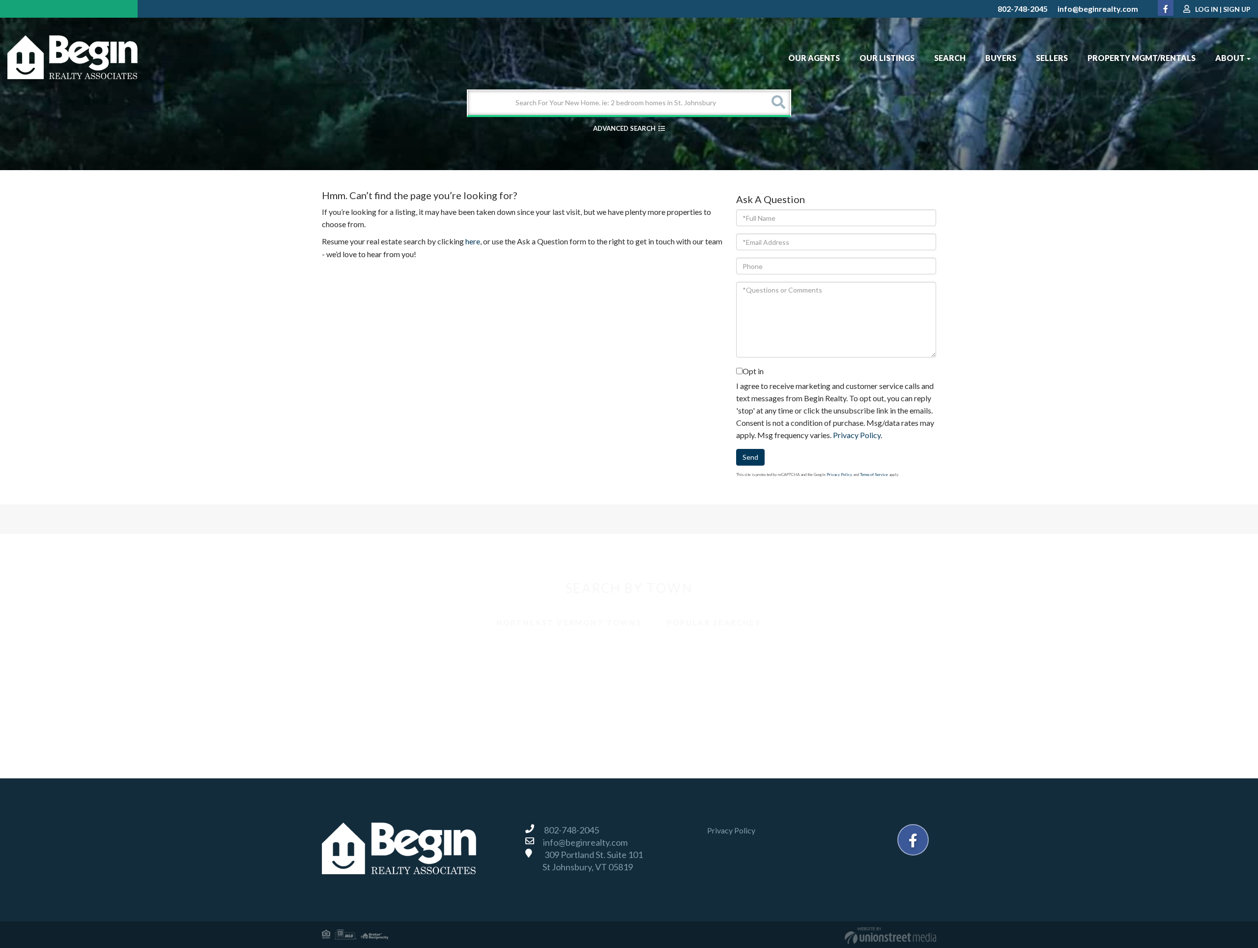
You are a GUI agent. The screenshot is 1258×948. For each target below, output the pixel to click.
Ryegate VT (660, 695)
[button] (778, 102)
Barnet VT (351, 651)
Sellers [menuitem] (1052, 57)
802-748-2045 (1023, 8)
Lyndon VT (812, 673)
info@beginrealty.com (1098, 8)
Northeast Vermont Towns (568, 622)
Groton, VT (506, 673)
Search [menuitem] (950, 57)
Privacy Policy (857, 435)
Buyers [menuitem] (1000, 57)
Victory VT (506, 716)
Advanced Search (624, 128)
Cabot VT (657, 651)
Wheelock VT (817, 716)
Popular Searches (713, 622)
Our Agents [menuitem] (814, 57)
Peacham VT (508, 695)
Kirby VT (656, 673)
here (472, 241)
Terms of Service (874, 474)
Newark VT (353, 695)
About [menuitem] (1230, 57)
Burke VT (503, 651)
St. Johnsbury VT (361, 716)
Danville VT (353, 673)
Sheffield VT (815, 695)
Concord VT (815, 651)
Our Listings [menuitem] (887, 57)
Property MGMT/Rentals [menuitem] (1141, 57)
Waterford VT (664, 716)
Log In (1206, 9)
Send (750, 457)
